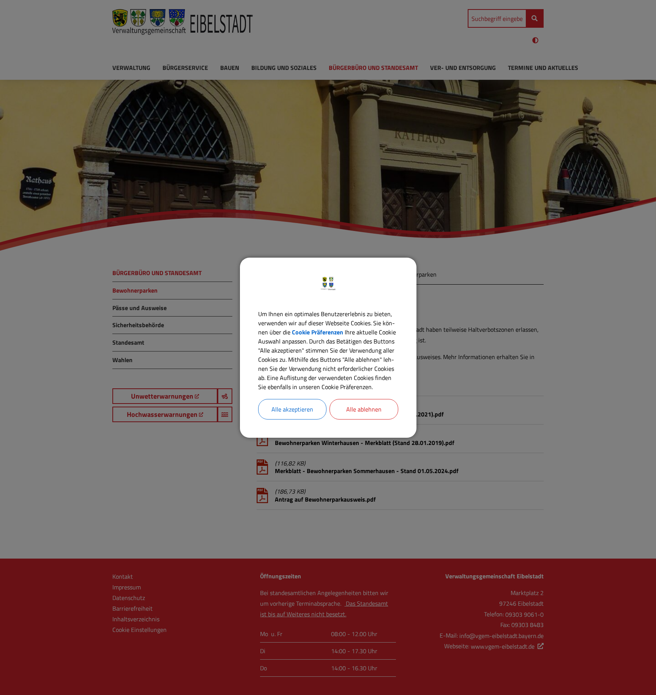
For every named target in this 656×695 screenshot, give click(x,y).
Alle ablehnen (364, 409)
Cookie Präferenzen (317, 332)
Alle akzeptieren (292, 409)
